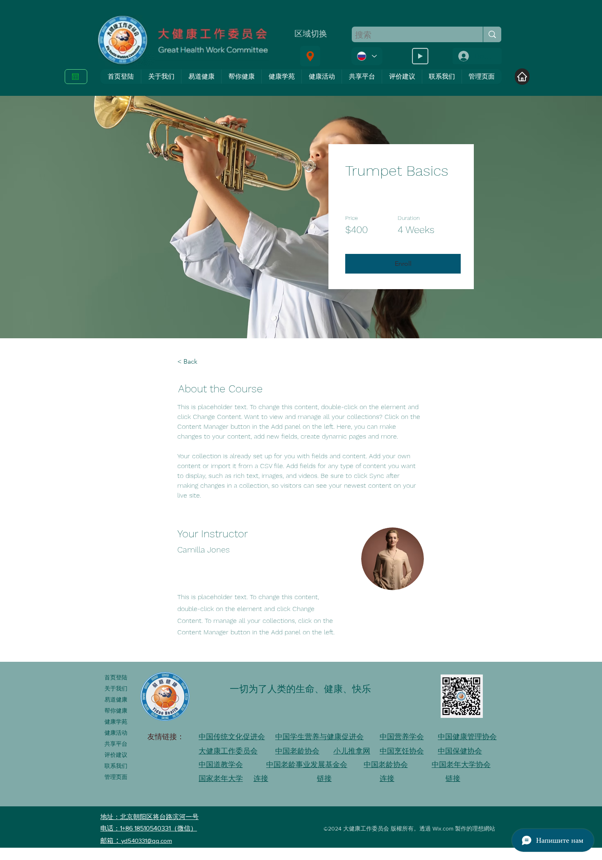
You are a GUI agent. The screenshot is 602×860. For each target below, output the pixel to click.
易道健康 (115, 699)
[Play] (420, 56)
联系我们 (115, 766)
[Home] (522, 76)
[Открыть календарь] (75, 76)
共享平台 (115, 743)
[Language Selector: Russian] (366, 56)
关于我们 (115, 688)
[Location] (310, 56)
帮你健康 (115, 710)
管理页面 (115, 777)
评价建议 (115, 754)
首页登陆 (115, 677)
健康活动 (115, 732)
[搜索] (492, 34)
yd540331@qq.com (146, 840)
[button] (403, 264)
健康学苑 (115, 721)
